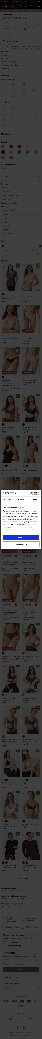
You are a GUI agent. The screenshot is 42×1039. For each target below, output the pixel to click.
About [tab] (34, 499)
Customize (20, 544)
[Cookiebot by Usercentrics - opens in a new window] (29, 493)
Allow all (21, 538)
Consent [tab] (7, 499)
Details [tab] (21, 499)
